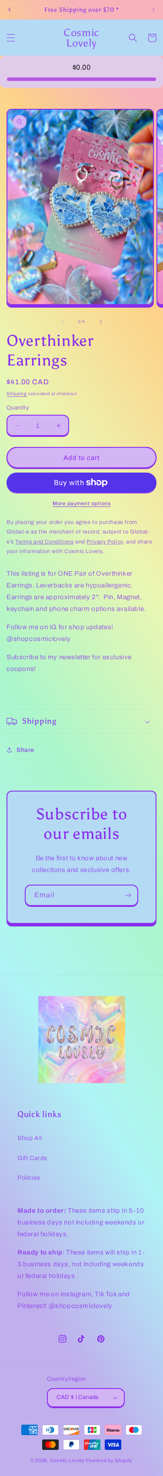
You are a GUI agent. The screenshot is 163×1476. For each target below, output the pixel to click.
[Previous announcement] (9, 9)
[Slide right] (100, 321)
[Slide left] (62, 321)
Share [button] (25, 750)
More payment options (81, 503)
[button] (10, 37)
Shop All (29, 1138)
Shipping (17, 393)
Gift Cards (32, 1158)
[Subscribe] (127, 895)
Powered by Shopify (109, 1460)
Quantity (18, 408)
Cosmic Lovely (67, 1460)
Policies (28, 1177)
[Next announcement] (153, 9)
